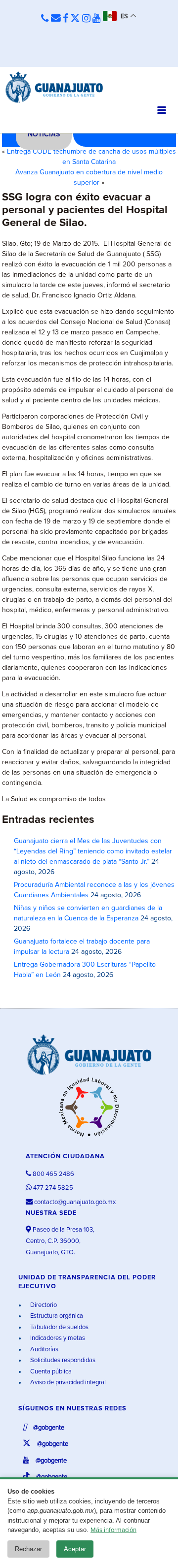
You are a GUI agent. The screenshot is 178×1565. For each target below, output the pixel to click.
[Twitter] (75, 19)
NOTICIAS (44, 134)
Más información (113, 1530)
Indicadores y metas (57, 1338)
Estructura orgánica (56, 1316)
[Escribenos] (56, 18)
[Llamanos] (45, 19)
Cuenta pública (50, 1372)
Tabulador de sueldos (59, 1327)
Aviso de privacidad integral (67, 1382)
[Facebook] (65, 19)
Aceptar (75, 1549)
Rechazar (28, 1549)
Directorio (43, 1305)
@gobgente (48, 1428)
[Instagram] (86, 19)
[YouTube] (96, 19)
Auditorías (43, 1349)
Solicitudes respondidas (62, 1360)
